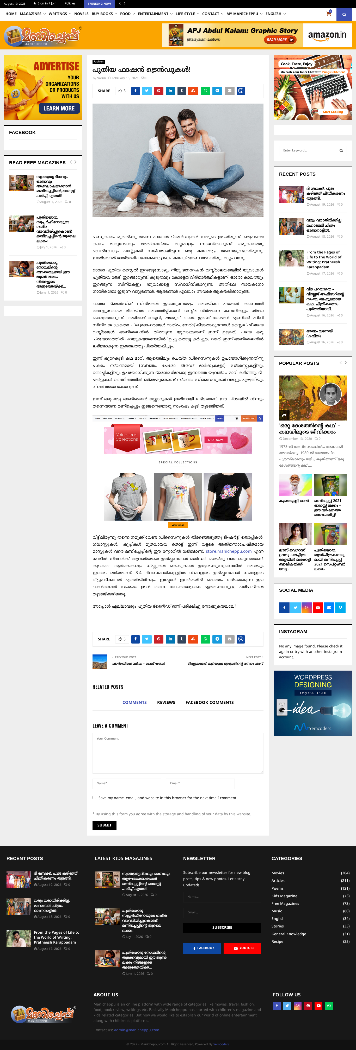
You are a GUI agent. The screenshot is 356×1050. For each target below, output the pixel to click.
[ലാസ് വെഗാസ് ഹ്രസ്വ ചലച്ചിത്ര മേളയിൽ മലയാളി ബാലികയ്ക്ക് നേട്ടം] (295, 534)
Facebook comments (210, 702)
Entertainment (153, 14)
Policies (70, 4)
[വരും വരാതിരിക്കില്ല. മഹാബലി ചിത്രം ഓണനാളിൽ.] (291, 226)
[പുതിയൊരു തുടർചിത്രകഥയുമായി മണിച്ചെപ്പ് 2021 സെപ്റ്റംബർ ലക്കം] (330, 534)
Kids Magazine (284, 896)
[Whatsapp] (329, 1006)
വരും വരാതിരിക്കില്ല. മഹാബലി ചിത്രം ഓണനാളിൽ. (324, 225)
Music (277, 911)
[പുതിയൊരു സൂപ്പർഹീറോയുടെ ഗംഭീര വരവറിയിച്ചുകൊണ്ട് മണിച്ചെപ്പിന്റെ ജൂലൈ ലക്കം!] (21, 223)
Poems (278, 889)
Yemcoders (221, 1045)
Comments (134, 702)
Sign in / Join (46, 4)
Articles (278, 881)
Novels (81, 14)
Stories (278, 926)
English (273, 14)
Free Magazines (285, 904)
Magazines (30, 14)
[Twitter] (287, 1006)
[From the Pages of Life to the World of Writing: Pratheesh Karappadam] (291, 258)
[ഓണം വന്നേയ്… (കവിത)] (291, 337)
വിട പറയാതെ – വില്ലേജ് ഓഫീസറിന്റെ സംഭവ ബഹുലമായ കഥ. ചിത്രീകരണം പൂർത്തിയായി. (325, 299)
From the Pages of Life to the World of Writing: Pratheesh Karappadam (56, 938)
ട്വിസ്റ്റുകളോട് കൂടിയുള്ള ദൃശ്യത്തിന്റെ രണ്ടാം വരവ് (225, 664)
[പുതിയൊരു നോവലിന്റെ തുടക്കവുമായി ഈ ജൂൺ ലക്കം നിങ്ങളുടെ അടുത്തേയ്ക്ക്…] (21, 269)
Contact (210, 14)
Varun (101, 78)
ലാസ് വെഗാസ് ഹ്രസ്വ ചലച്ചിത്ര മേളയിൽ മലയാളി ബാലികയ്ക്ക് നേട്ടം (295, 559)
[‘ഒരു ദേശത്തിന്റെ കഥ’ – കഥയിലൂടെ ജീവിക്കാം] (313, 398)
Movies (278, 873)
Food (125, 14)
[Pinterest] (308, 1006)
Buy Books (102, 14)
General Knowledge (289, 934)
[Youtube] (318, 1006)
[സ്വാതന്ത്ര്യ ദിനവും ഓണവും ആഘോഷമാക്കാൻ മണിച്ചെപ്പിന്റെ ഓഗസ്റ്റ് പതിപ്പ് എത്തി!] (21, 183)
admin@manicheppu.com (136, 1030)
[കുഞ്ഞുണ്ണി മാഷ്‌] (295, 485)
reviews (166, 702)
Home (11, 14)
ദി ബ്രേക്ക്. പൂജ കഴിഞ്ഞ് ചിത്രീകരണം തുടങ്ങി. (325, 194)
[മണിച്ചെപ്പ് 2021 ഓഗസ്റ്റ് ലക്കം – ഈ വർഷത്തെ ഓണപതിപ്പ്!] (330, 485)
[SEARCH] (341, 151)
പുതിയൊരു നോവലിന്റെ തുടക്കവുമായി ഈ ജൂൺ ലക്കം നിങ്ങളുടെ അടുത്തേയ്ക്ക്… (53, 275)
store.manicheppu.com (229, 551)
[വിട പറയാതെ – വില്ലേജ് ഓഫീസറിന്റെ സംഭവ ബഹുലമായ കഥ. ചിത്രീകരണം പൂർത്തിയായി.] (291, 295)
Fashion (98, 61)
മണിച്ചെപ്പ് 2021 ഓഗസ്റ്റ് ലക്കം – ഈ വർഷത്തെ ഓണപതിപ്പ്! (327, 508)
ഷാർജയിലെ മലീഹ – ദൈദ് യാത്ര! (138, 664)
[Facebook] (277, 1006)
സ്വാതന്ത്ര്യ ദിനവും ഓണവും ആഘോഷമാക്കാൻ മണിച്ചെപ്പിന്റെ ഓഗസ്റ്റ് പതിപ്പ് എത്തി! (55, 186)
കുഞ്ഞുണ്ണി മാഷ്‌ (294, 501)
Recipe (277, 942)
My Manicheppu (242, 14)
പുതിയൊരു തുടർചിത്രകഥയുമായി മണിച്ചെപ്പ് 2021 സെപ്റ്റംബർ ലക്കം (329, 559)
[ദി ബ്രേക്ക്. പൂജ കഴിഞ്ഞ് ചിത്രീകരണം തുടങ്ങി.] (291, 194)
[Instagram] (298, 1006)
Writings (58, 14)
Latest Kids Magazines (123, 859)
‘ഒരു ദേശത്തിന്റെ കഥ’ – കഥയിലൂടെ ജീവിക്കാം (309, 429)
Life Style (185, 14)
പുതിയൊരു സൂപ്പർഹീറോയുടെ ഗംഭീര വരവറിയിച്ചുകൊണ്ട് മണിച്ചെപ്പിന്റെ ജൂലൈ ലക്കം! (56, 229)
